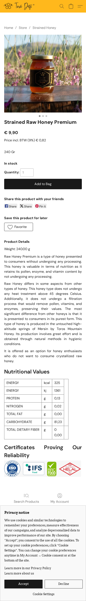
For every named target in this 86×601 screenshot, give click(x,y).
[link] (43, 592)
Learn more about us (19, 573)
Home (8, 28)
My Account (60, 501)
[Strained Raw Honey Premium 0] (43, 74)
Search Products (26, 501)
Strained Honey (44, 28)
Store (23, 28)
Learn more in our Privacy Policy (27, 568)
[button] (19, 6)
